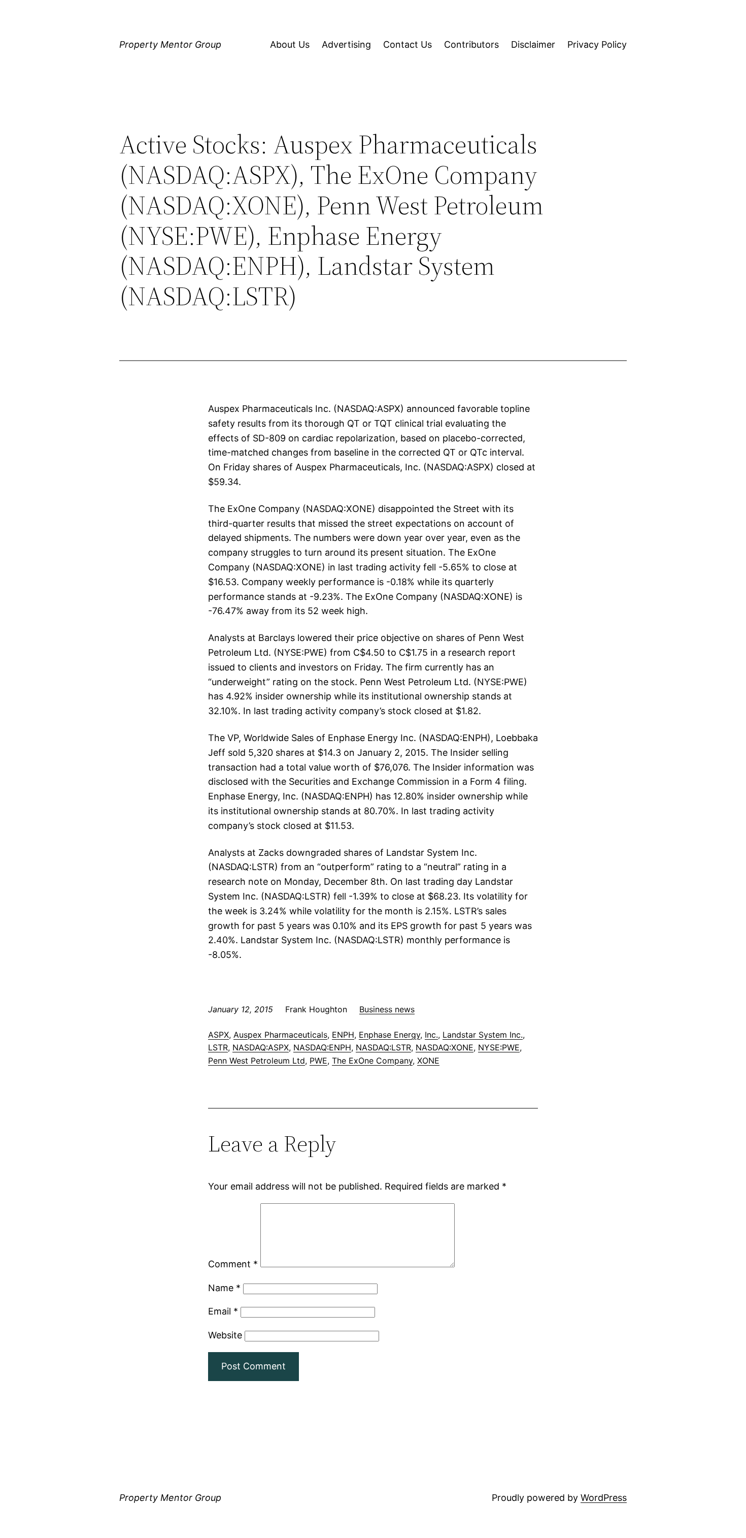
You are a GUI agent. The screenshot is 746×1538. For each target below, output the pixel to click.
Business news (387, 1009)
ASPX (218, 1035)
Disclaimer (533, 44)
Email (223, 1311)
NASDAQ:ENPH (322, 1047)
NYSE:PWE (499, 1047)
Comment (233, 1264)
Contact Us (407, 44)
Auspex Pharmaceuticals (280, 1035)
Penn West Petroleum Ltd (256, 1060)
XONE (428, 1060)
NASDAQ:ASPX (260, 1047)
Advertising (346, 44)
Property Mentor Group (170, 44)
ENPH (343, 1035)
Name (224, 1288)
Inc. (431, 1035)
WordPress (604, 1497)
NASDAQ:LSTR (383, 1047)
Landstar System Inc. (483, 1035)
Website (225, 1335)
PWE (318, 1060)
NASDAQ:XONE (444, 1047)
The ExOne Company (372, 1060)
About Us (290, 44)
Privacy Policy (597, 44)
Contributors (471, 44)
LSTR (218, 1047)
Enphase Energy (389, 1035)
